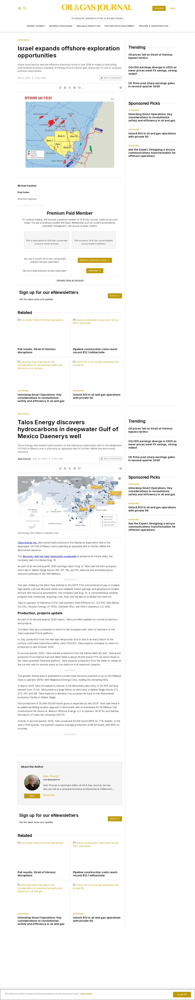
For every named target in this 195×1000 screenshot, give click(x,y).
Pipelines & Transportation (153, 26)
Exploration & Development (120, 26)
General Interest (36, 26)
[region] (97, 994)
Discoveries (23, 40)
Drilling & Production (88, 26)
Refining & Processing (60, 26)
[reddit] (74, 87)
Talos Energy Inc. (27, 542)
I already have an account (70, 280)
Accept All (182, 995)
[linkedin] (65, 87)
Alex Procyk (24, 458)
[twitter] (69, 87)
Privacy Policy (86, 994)
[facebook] (60, 87)
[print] (120, 87)
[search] (25, 8)
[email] (79, 87)
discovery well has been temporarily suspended (49, 556)
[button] (20, 8)
